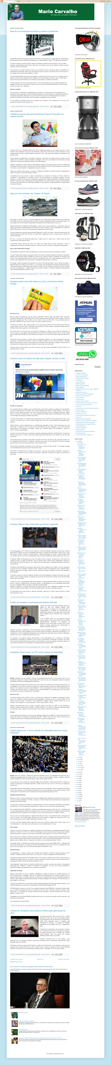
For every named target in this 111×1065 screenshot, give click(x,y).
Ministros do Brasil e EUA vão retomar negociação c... (81, 471)
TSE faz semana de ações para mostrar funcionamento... (81, 734)
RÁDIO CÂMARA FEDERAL (82, 385)
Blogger (62, 1053)
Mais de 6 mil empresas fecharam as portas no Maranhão (34, 31)
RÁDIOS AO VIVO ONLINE (82, 378)
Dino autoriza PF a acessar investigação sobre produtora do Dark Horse (31, 966)
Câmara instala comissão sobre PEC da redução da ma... (81, 608)
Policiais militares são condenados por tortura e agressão (34, 524)
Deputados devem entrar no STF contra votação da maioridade (36, 652)
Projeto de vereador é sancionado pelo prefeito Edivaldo (33, 602)
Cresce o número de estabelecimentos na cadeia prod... (81, 741)
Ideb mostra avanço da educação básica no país (81, 714)
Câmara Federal (80, 397)
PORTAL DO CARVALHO (82, 375)
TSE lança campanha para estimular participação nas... (81, 531)
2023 (77, 776)
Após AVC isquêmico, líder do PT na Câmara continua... (81, 622)
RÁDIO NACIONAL (80, 383)
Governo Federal (80, 410)
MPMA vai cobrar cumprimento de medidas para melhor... (81, 634)
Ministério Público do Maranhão (83, 419)
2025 (77, 772)
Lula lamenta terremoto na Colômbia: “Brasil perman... (81, 640)
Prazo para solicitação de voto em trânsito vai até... (81, 646)
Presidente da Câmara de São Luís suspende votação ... (81, 673)
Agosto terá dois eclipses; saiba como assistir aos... (81, 657)
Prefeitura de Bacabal (81, 427)
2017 (77, 788)
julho (79, 757)
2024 (77, 774)
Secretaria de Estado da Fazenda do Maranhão (87, 408)
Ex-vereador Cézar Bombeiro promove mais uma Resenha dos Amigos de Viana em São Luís (41, 1038)
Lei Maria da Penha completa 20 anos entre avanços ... (81, 691)
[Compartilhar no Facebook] (59, 106)
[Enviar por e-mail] (54, 106)
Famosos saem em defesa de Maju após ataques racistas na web (37, 358)
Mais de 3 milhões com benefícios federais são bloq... (81, 459)
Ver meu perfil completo (80, 821)
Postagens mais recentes (17, 959)
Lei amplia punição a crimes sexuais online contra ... (81, 697)
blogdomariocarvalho (90, 807)
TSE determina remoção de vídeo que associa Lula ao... (81, 543)
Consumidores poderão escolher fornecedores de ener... (81, 589)
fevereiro (80, 767)
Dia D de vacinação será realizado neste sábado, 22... (81, 489)
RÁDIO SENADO (80, 387)
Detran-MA (78, 406)
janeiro (79, 769)
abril (79, 763)
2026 (77, 441)
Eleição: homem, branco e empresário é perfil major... (81, 507)
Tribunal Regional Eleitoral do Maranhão (85, 415)
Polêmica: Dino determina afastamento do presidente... (81, 518)
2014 (77, 794)
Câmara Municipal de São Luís (83, 395)
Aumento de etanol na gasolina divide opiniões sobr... (81, 747)
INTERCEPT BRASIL (81, 373)
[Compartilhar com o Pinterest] (61, 106)
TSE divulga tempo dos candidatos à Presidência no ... (81, 465)
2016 (77, 790)
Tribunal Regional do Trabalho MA (84, 434)
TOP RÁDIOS (79, 380)
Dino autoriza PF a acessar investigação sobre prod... (81, 446)
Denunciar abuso (80, 826)
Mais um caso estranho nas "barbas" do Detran (30, 193)
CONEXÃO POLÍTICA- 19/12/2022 (27, 1021)
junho (79, 759)
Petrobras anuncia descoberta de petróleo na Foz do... (81, 549)
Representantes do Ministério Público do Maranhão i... (81, 708)
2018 (77, 786)
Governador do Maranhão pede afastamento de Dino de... (81, 513)
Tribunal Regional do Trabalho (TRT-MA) (85, 424)
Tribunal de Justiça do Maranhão (84, 404)
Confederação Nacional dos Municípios (85, 431)
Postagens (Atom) (18, 961)
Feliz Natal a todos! (23, 1012)
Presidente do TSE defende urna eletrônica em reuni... (81, 524)
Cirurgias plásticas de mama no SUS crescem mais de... (81, 651)
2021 (77, 780)
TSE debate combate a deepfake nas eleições (81, 501)
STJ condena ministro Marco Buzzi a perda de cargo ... (81, 702)
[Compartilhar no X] (57, 106)
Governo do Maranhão (81, 411)
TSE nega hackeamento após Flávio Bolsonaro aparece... (81, 582)
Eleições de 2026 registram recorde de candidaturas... (81, 495)
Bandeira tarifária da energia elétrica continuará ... (81, 753)
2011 (77, 800)
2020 (77, 782)
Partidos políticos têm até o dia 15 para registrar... (81, 669)
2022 (77, 778)
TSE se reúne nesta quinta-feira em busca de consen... (81, 628)
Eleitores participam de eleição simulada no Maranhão (81, 453)
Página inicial (40, 959)
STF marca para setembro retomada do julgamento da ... (81, 478)
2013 (77, 796)
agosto (79, 443)
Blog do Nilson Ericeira (81, 392)
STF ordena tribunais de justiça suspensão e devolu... (81, 615)
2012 (77, 798)
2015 (77, 792)
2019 (77, 784)
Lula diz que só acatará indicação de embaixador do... (81, 562)
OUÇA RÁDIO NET (80, 382)
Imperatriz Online (80, 429)
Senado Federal (80, 399)
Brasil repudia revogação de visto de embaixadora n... (81, 721)
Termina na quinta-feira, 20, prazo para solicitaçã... (81, 537)
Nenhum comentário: (44, 106)
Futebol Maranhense (81, 426)
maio (79, 761)
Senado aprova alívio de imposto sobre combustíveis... (81, 601)
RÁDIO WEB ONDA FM (81, 376)
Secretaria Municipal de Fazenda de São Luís (87, 402)
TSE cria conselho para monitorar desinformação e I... (81, 679)
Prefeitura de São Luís (81, 413)
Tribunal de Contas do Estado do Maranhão (86, 420)
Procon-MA (78, 417)
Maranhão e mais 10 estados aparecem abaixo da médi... (81, 555)
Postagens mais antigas (63, 959)
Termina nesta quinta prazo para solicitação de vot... (81, 484)
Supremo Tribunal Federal (82, 401)
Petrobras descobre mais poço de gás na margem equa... (81, 727)
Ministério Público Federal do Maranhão (85, 422)
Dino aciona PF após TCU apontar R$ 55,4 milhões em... (81, 685)
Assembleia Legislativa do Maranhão (85, 394)
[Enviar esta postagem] (51, 106)
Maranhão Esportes (80, 433)
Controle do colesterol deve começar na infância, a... (81, 663)
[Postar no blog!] (56, 106)
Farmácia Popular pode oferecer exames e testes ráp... (81, 595)
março (79, 765)
